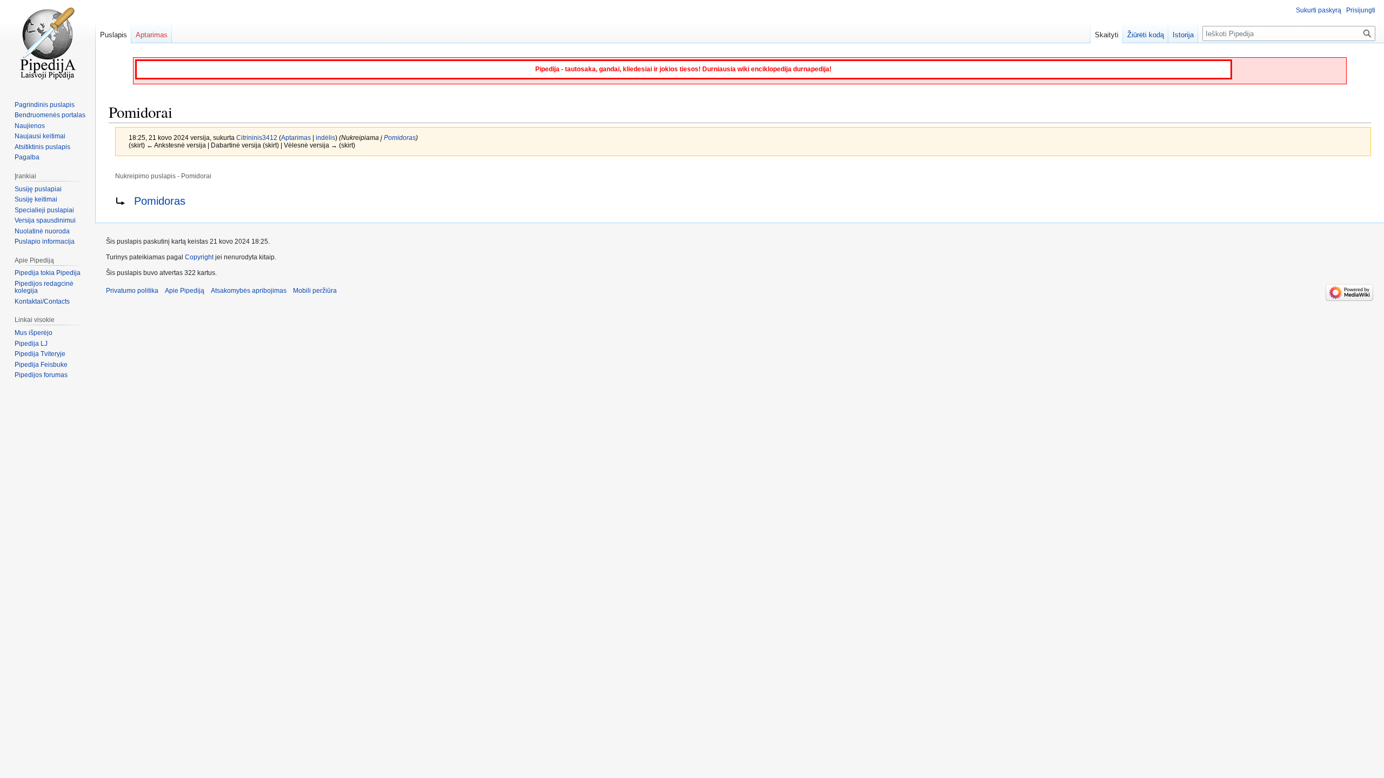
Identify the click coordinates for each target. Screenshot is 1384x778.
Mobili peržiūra (315, 290)
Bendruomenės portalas (50, 115)
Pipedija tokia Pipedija (48, 273)
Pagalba (27, 157)
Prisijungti (1360, 10)
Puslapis (113, 35)
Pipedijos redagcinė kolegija (44, 287)
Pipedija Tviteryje (40, 354)
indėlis (325, 137)
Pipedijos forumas (41, 375)
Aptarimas (296, 137)
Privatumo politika (132, 290)
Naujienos (30, 126)
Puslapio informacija (45, 241)
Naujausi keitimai (40, 136)
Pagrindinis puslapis (45, 105)
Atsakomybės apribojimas (249, 290)
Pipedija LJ (31, 343)
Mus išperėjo (33, 333)
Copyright (199, 257)
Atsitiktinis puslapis (42, 147)
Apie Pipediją (184, 290)
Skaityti (1107, 35)
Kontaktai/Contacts (42, 301)
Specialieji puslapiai (44, 210)
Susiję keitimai (36, 199)
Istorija (1183, 35)
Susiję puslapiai (38, 189)
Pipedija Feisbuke (41, 364)
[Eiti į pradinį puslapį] (47, 43)
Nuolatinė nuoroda (42, 231)
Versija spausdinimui (45, 220)
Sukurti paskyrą (1318, 10)
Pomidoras (400, 137)
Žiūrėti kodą (1145, 35)
